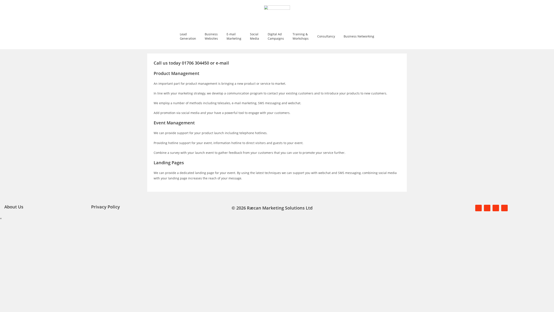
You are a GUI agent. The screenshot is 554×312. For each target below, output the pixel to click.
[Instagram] (504, 208)
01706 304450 (196, 63)
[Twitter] (487, 208)
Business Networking (359, 36)
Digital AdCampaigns (276, 36)
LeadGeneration (188, 36)
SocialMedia (254, 36)
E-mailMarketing (234, 36)
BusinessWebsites (211, 36)
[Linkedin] (496, 208)
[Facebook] (478, 208)
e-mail (222, 63)
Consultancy (326, 36)
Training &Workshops (301, 36)
